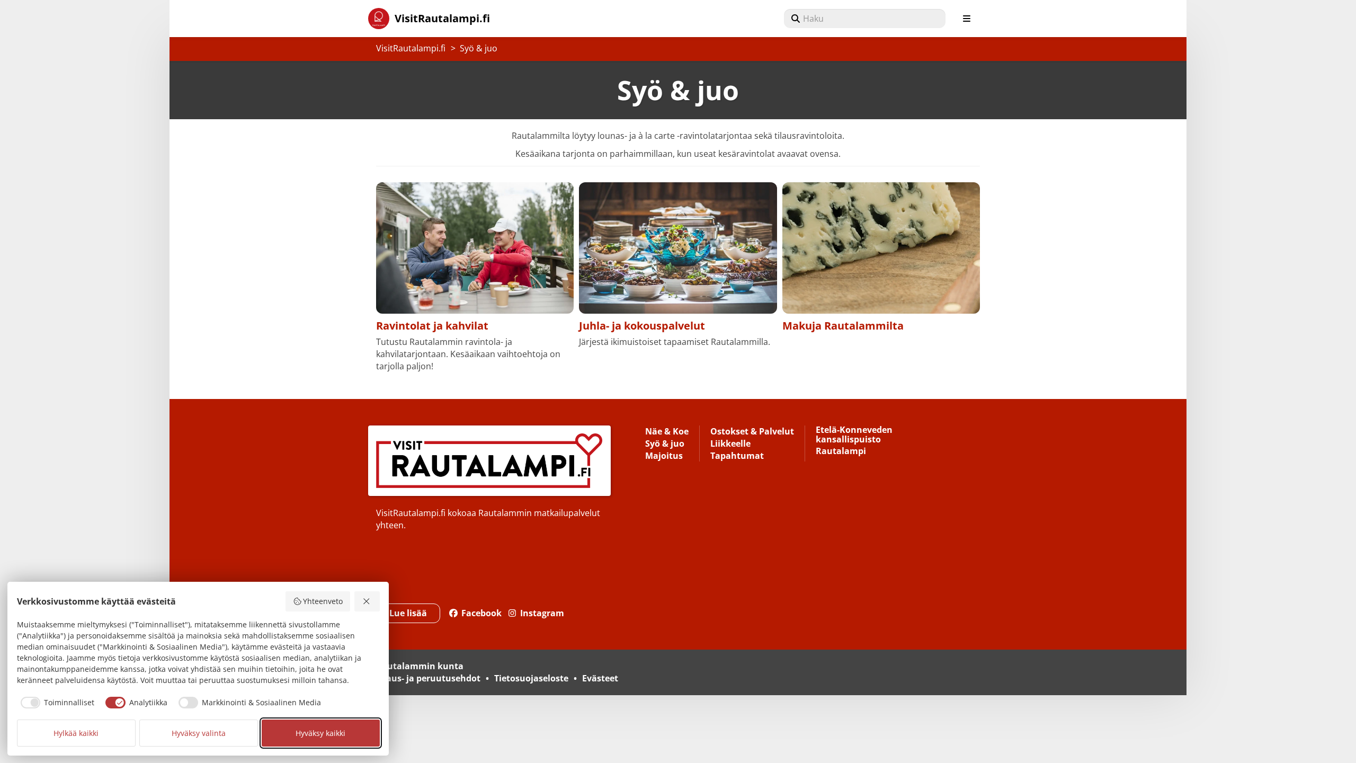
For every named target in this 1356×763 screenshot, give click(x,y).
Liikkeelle (730, 444)
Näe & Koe (667, 432)
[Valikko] (966, 18)
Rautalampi (841, 452)
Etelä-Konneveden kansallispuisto (854, 435)
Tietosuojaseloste (531, 678)
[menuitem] (864, 18)
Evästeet (600, 678)
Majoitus (664, 456)
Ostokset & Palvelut (752, 432)
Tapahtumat (737, 456)
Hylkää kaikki (76, 733)
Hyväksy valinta (199, 733)
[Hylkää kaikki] (367, 601)
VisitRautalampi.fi (410, 48)
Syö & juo (478, 48)
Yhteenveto (323, 601)
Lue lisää (408, 613)
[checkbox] (56, 702)
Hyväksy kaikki (320, 733)
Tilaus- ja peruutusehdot (428, 678)
